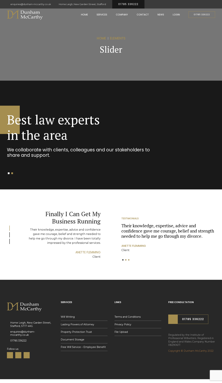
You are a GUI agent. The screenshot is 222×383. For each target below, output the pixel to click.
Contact (143, 14)
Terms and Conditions (127, 316)
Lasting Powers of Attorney (77, 324)
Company (122, 14)
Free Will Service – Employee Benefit (83, 347)
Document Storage (72, 339)
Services (102, 14)
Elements (117, 38)
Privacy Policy (122, 324)
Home (84, 14)
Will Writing (68, 316)
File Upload (121, 331)
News (160, 14)
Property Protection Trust (76, 331)
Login (176, 14)
